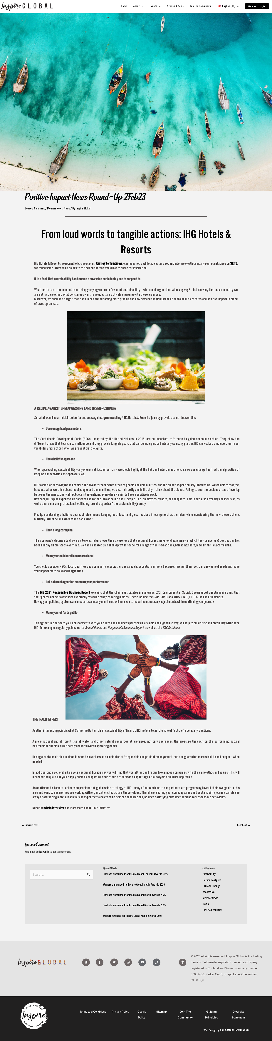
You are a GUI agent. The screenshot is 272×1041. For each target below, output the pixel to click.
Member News (210, 898)
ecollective (208, 892)
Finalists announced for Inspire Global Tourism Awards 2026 (135, 874)
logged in (44, 851)
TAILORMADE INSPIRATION (234, 1030)
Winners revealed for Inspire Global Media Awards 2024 (132, 915)
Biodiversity (209, 874)
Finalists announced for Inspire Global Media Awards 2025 (134, 905)
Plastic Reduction (212, 910)
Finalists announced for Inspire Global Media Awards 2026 (134, 895)
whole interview (54, 808)
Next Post (243, 825)
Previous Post (30, 825)
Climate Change (211, 886)
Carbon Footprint (212, 880)
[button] (257, 6)
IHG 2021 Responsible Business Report (65, 592)
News (206, 904)
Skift (233, 263)
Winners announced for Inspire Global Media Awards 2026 (134, 884)
